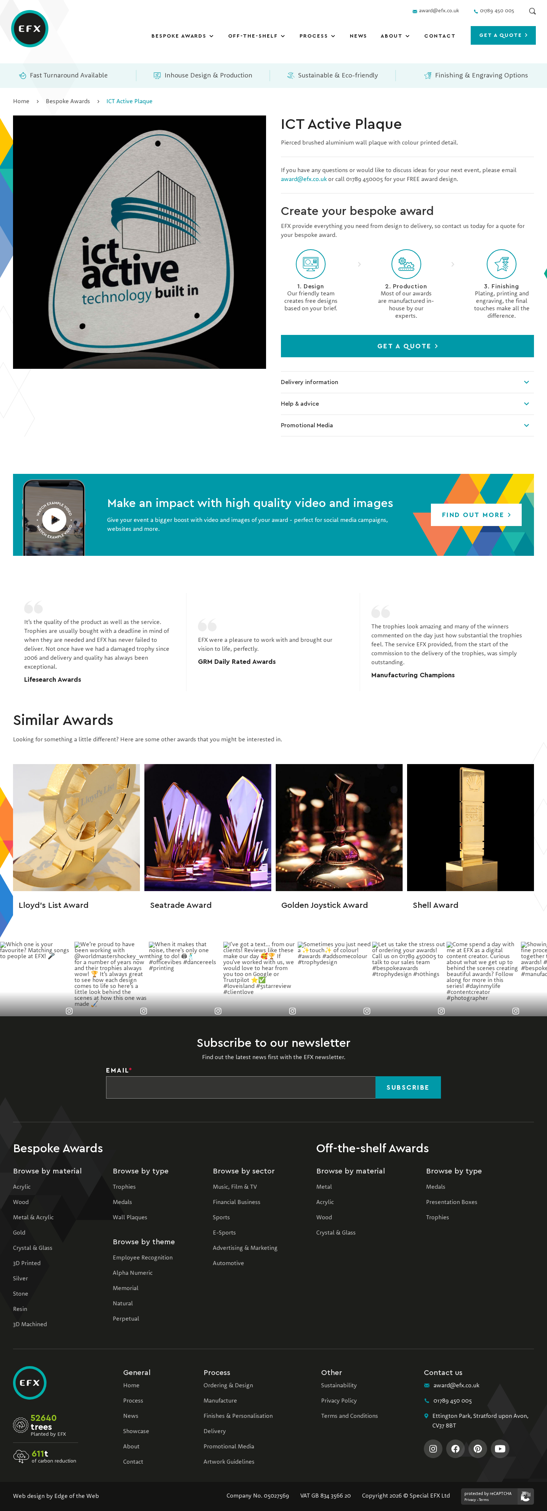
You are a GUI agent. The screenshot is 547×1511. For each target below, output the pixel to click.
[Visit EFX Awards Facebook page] (455, 1448)
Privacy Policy (339, 1401)
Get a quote (502, 35)
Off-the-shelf (253, 36)
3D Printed (27, 1264)
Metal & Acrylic (33, 1218)
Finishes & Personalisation (238, 1416)
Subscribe (408, 1087)
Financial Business (236, 1203)
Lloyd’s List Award (54, 905)
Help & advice (300, 404)
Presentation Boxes (451, 1203)
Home (21, 102)
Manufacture (220, 1401)
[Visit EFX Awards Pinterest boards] (477, 1448)
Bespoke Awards (179, 36)
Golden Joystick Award (324, 905)
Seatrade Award (181, 905)
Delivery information (309, 382)
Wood (21, 1203)
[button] (54, 515)
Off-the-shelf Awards (372, 1148)
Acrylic (22, 1187)
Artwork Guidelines (229, 1462)
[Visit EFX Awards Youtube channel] (500, 1448)
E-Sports (224, 1233)
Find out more (474, 514)
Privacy (470, 1500)
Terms (484, 1500)
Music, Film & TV (235, 1187)
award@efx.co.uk (304, 180)
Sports (221, 1218)
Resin (20, 1309)
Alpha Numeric (133, 1273)
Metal (324, 1187)
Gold (19, 1233)
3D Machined (30, 1325)
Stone (20, 1294)
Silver (20, 1279)
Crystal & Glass (32, 1248)
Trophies (124, 1187)
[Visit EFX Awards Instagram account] (433, 1448)
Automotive (228, 1264)
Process (314, 36)
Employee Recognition (143, 1258)
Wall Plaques (130, 1218)
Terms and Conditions (349, 1416)
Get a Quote (405, 346)
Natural (123, 1304)
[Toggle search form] (532, 11)
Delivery (215, 1432)
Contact (440, 36)
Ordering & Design (228, 1386)
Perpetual (126, 1319)
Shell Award (435, 905)
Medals (122, 1203)
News (359, 36)
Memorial (125, 1289)
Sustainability (339, 1386)
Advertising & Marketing (245, 1248)
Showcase (136, 1432)
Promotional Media (307, 425)
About (392, 36)
